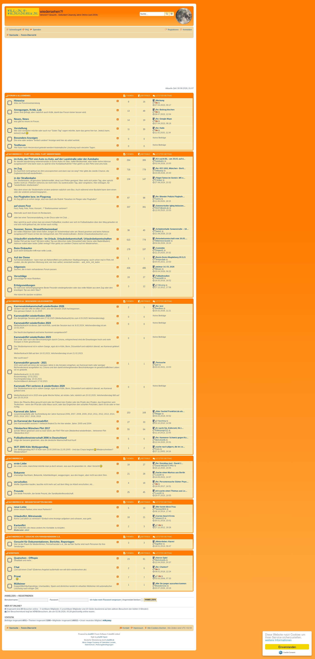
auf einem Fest (22, 206)
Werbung (160, 100)
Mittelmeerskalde (162, 241)
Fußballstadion (162, 276)
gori (157, 365)
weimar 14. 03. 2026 (165, 267)
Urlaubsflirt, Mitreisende (28, 516)
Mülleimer (19, 583)
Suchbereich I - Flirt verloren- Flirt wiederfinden (34, 154)
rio (156, 103)
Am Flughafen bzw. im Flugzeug (32, 196)
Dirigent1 (159, 250)
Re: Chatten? (162, 567)
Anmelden (10, 596)
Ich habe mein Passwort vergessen (105, 600)
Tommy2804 (160, 509)
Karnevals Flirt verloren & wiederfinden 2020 (39, 386)
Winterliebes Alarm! (165, 541)
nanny (158, 199)
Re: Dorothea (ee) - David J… (169, 463)
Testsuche (161, 362)
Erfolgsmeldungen (24, 285)
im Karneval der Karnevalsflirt (31, 421)
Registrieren (25, 596)
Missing (161, 285)
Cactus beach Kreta (165, 516)
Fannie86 (159, 278)
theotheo (159, 308)
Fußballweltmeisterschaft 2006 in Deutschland (40, 437)
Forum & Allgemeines (19, 96)
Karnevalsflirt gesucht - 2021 (30, 362)
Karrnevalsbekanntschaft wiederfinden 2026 (39, 306)
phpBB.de (110, 640)
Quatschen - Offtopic (26, 558)
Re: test (159, 306)
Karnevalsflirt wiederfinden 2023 (32, 337)
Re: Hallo (160, 128)
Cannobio (160, 248)
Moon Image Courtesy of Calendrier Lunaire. (99, 642)
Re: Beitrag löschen (165, 110)
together (159, 544)
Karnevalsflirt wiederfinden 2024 (32, 323)
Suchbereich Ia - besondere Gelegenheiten (30, 301)
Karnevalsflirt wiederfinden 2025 (32, 315)
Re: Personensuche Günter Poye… (172, 482)
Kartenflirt (20, 525)
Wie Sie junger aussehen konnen (171, 583)
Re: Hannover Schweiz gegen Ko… (172, 437)
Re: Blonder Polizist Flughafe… (170, 196)
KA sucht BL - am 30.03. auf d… (170, 159)
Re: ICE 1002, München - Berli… (171, 168)
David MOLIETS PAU (164, 466)
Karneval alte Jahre (25, 411)
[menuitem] (25, 30)
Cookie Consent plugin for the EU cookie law (287, 652)
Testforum (20, 145)
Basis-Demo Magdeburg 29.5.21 (171, 257)
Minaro (158, 269)
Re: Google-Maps (164, 119)
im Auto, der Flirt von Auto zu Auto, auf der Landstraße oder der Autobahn (56, 159)
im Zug (18, 168)
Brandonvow (161, 586)
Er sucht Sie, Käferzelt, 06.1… (170, 428)
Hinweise (19, 100)
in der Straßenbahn (25, 178)
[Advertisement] (99, 63)
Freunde (18, 491)
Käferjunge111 (161, 430)
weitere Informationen (278, 640)
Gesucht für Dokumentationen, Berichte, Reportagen (44, 541)
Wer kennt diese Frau (166, 507)
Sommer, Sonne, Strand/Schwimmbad (35, 229)
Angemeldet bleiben (131, 600)
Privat (17, 576)
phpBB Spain (102, 637)
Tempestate (160, 259)
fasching (162, 421)
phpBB (90, 634)
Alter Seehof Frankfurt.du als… (170, 411)
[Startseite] (22, 15)
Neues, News (21, 119)
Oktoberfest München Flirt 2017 (32, 428)
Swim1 (158, 231)
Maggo (158, 414)
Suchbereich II (15, 458)
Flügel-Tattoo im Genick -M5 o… (170, 178)
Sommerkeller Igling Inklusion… (170, 206)
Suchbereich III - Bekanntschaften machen (30, 502)
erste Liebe (20, 463)
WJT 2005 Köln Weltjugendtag (31, 447)
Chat (16, 567)
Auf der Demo (22, 257)
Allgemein (19, 267)
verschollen (20, 482)
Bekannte (19, 472)
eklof (27, 530)
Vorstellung (20, 128)
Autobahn (159, 161)
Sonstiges (13, 553)
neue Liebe (20, 507)
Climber (158, 180)
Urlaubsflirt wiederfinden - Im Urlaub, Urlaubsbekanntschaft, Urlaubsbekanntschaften (63, 238)
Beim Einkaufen (23, 248)
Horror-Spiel (161, 558)
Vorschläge (20, 276)
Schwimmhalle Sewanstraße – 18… (172, 229)
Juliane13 (159, 518)
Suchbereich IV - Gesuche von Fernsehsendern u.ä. (34, 537)
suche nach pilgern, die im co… (170, 447)
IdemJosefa (160, 440)
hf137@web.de (162, 208)
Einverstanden (287, 647)
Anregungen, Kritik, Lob (28, 110)
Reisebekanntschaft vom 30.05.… (171, 238)
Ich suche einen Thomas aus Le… (171, 491)
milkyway (159, 171)
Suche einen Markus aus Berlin (170, 472)
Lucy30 (158, 475)
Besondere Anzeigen (26, 138)
